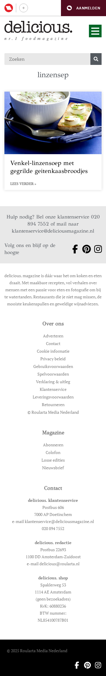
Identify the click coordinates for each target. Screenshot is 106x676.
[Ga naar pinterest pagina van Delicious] (84, 249)
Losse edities (53, 460)
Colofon (53, 452)
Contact (53, 343)
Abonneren (53, 445)
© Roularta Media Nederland (53, 412)
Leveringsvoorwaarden (53, 397)
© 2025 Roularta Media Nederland (37, 650)
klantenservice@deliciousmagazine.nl (53, 231)
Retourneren (53, 404)
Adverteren (53, 336)
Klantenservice (53, 389)
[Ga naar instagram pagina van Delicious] (96, 249)
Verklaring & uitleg (53, 381)
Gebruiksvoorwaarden (53, 366)
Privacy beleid (53, 358)
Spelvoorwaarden (53, 374)
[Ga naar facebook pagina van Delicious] (73, 249)
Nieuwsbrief (53, 467)
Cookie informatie (53, 351)
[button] (83, 8)
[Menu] (95, 31)
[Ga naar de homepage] (38, 27)
